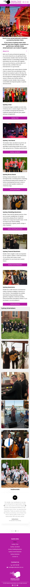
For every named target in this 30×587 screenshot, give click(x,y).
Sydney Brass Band (15, 472)
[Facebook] (23, 2)
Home (14, 542)
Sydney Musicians (15, 554)
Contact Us (15, 556)
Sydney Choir (15, 544)
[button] (28, 5)
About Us (6, 51)
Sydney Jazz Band (15, 443)
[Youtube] (28, 2)
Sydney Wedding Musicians (15, 353)
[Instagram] (25, 2)
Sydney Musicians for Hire (15, 413)
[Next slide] (26, 506)
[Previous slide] (4, 506)
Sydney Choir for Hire (15, 324)
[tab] (15, 51)
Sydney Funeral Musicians (15, 385)
